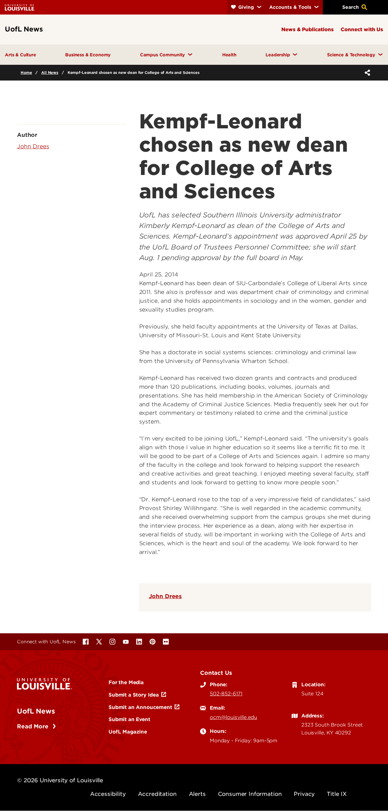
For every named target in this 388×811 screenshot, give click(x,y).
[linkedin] (139, 642)
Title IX (337, 794)
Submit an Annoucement (140, 707)
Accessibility (108, 794)
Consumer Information (250, 794)
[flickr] (166, 642)
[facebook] (86, 642)
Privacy (304, 794)
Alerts (197, 794)
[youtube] (126, 642)
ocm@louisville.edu (233, 717)
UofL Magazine (128, 732)
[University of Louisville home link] (20, 7)
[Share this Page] (366, 73)
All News (49, 72)
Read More (33, 726)
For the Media (126, 682)
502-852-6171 (226, 694)
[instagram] (112, 642)
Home (26, 72)
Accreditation (157, 794)
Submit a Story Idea (134, 695)
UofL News (36, 711)
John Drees (165, 596)
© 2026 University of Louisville (60, 780)
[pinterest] (152, 642)
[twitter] (99, 642)
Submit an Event (129, 719)
